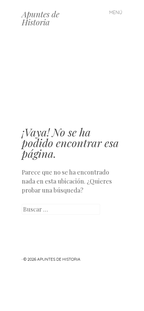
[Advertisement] (72, 81)
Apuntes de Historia (40, 18)
